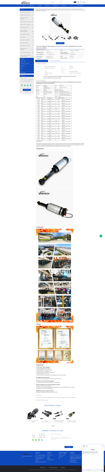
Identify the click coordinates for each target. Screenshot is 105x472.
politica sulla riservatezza (53, 467)
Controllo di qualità (55, 5)
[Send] (102, 470)
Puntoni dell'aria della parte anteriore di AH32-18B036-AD (65, 397)
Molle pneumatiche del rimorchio (26, 18)
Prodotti (32, 5)
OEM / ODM (61, 456)
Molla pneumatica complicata (26, 24)
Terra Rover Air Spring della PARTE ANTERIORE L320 (45, 397)
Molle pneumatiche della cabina (26, 21)
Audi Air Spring (26, 37)
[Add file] (83, 470)
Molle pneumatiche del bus (26, 34)
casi (21, 70)
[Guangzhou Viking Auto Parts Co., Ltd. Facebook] (78, 2)
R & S (59, 458)
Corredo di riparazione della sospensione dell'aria (26, 56)
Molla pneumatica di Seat (26, 27)
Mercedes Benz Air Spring (26, 45)
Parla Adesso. (80, 5)
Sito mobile (63, 467)
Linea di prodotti (62, 455)
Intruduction (50, 455)
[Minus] (102, 446)
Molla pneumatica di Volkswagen (26, 49)
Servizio (49, 458)
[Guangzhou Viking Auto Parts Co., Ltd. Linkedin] (84, 2)
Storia (48, 456)
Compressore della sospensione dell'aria (26, 31)
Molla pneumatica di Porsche (26, 52)
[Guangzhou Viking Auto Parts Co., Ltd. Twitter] (81, 2)
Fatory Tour (47, 5)
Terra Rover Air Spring (26, 42)
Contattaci (63, 5)
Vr (71, 5)
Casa (24, 5)
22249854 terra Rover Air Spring (42, 400)
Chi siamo (40, 5)
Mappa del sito (43, 467)
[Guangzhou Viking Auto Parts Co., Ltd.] (22, 85)
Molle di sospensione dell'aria (26, 12)
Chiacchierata (60, 43)
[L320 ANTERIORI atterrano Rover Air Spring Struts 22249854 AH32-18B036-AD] (46, 414)
